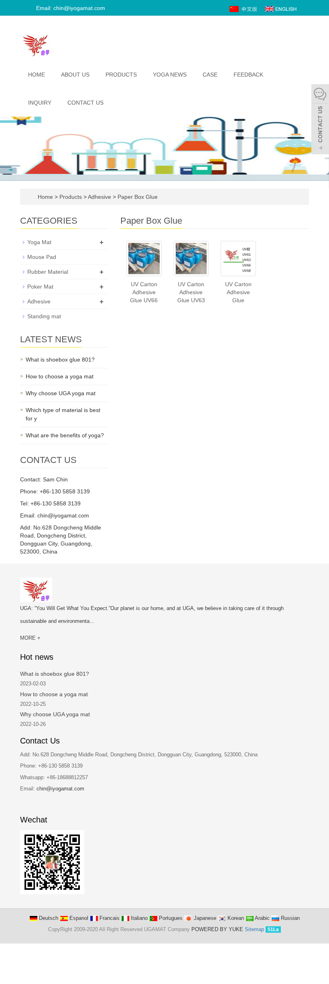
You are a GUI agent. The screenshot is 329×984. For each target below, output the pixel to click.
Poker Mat (40, 286)
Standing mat (44, 316)
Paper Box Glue (137, 197)
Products (121, 74)
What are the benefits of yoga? (65, 435)
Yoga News (170, 74)
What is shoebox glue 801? (60, 359)
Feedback (248, 74)
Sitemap (254, 929)
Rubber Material (47, 272)
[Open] (320, 120)
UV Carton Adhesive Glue (238, 292)
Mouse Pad (41, 257)
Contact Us (85, 102)
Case (210, 74)
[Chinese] (244, 8)
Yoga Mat (39, 242)
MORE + (30, 638)
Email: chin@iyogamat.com (70, 8)
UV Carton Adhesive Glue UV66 (144, 292)
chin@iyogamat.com (60, 789)
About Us (75, 74)
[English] (281, 8)
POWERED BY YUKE (218, 929)
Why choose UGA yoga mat (60, 393)
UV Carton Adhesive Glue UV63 (191, 292)
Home (36, 74)
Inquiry (39, 102)
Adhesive (100, 197)
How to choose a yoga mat (59, 376)
